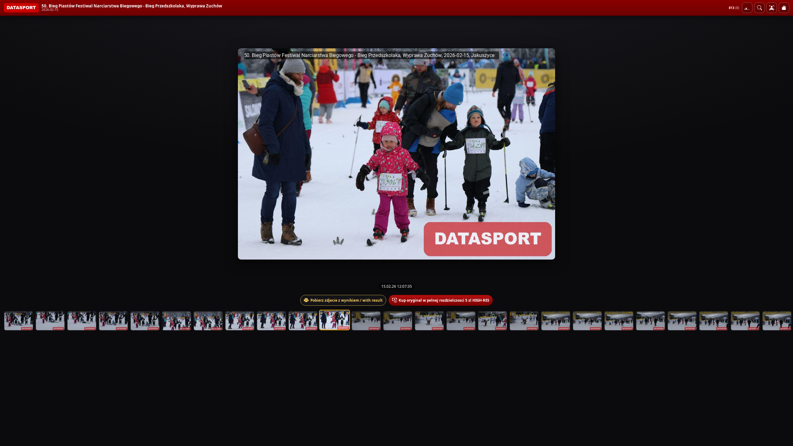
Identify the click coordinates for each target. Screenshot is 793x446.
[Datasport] (21, 7)
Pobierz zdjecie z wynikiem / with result (346, 300)
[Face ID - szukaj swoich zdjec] (759, 7)
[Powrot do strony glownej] (784, 7)
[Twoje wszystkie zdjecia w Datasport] (771, 7)
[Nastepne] (783, 154)
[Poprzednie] (10, 154)
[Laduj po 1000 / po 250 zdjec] (747, 7)
